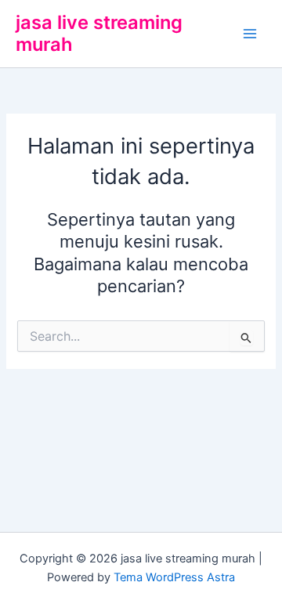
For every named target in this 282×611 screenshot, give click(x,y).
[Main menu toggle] (249, 33)
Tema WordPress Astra (174, 577)
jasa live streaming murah (99, 33)
